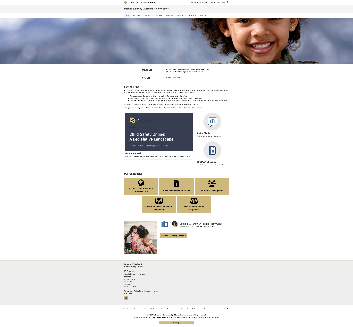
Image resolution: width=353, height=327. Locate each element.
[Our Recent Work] (159, 136)
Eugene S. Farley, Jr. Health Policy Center (146, 8)
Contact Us (126, 309)
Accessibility (191, 309)
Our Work (159, 15)
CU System (154, 309)
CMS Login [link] (176, 323)
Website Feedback (140, 309)
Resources (169, 15)
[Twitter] (126, 301)
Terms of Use (179, 309)
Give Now (227, 309)
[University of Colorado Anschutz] (140, 2)
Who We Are (136, 15)
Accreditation (203, 309)
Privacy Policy (166, 309)
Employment (216, 309)
